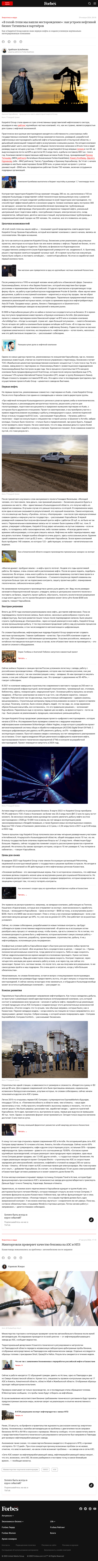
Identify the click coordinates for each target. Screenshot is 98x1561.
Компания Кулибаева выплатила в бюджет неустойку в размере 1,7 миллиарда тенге (56, 181)
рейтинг (22, 125)
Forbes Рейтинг (57, 1527)
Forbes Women (9, 1533)
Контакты (6, 1545)
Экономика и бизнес (12, 1521)
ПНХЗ (45, 1469)
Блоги (53, 1533)
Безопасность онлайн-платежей (57, 1550)
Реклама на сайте (49, 1545)
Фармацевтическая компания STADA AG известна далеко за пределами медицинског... (24, 1131)
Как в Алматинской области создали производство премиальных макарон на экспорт (56, 552)
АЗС (54, 1469)
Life (51, 1521)
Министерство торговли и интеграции (20, 1469)
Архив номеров (9, 1539)
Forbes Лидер (8, 1527)
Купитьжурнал (7, 3)
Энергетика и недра (9, 17)
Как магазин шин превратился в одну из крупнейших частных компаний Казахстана (56, 270)
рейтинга (21, 158)
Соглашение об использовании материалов (20, 1550)
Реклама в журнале (70, 1545)
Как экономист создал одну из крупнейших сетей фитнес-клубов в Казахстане (53, 888)
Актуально (7, 1515)
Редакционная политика (26, 1545)
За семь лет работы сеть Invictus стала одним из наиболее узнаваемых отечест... (24, 895)
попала (80, 149)
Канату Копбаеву (78, 158)
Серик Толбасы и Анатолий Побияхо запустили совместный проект (48, 652)
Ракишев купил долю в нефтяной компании (37, 344)
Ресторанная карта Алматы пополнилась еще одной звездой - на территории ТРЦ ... (24, 658)
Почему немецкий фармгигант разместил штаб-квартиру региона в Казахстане (53, 1125)
